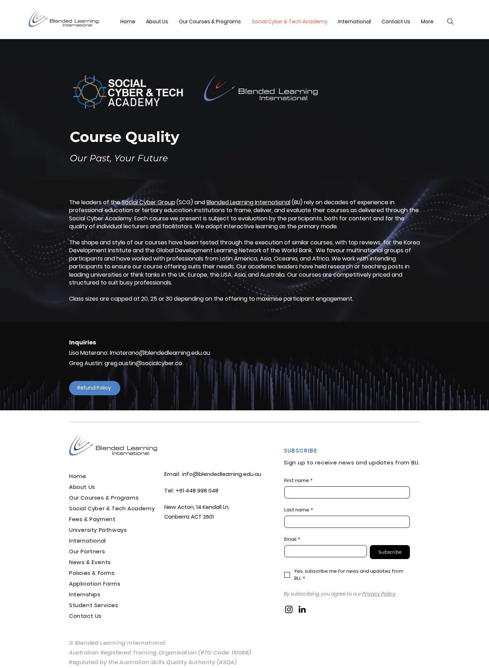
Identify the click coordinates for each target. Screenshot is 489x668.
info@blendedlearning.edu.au (221, 474)
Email (292, 539)
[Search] (450, 21)
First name (298, 480)
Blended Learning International (248, 202)
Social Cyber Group (148, 202)
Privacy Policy (379, 593)
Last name (298, 510)
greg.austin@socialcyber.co (143, 363)
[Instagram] (289, 609)
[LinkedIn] (302, 609)
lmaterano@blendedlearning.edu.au (160, 353)
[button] (427, 21)
